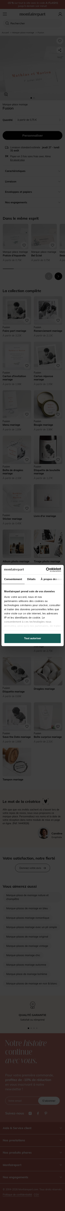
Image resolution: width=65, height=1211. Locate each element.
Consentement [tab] (13, 579)
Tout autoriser (32, 638)
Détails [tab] (31, 579)
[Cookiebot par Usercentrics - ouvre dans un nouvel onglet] (46, 569)
